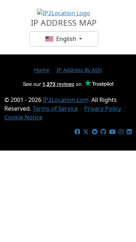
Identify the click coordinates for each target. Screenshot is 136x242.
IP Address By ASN (79, 69)
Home (41, 69)
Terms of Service (55, 108)
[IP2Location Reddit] (95, 132)
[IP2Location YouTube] (112, 132)
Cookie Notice (23, 117)
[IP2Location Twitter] (86, 132)
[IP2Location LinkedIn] (129, 132)
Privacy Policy (102, 108)
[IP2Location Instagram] (121, 132)
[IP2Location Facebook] (77, 132)
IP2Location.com (65, 100)
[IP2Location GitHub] (103, 132)
